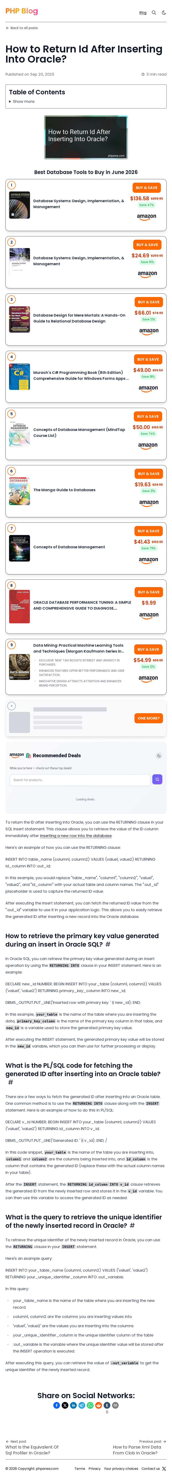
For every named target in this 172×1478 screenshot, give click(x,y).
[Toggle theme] (159, 755)
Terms (79, 1468)
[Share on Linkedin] (73, 1405)
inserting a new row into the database (76, 835)
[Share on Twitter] (65, 1405)
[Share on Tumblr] (107, 1405)
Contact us (151, 1468)
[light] (164, 12)
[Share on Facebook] (56, 1405)
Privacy (95, 1468)
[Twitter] (164, 1468)
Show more (23, 101)
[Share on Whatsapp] (90, 1405)
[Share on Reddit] (98, 1405)
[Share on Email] (115, 1405)
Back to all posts (24, 27)
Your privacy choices (121, 1468)
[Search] (153, 12)
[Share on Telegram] (81, 1405)
